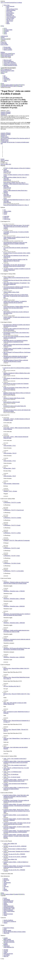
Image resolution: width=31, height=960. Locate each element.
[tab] (16, 210)
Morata (8, 23)
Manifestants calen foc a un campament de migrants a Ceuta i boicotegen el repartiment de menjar (15, 341)
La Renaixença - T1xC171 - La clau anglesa (13, 570)
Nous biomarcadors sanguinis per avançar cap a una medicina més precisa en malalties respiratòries (15, 243)
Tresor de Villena (10, 18)
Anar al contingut (18, 2)
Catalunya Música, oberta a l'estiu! (11, 292)
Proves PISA (9, 11)
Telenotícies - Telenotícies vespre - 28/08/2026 (14, 606)
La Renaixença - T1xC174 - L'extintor (12, 517)
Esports (5, 213)
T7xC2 (5, 198)
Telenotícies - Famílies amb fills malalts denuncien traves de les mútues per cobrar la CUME (16, 631)
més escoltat (6, 219)
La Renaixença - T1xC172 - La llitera (12, 532)
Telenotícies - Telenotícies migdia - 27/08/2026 (14, 598)
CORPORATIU (4, 36)
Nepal (7, 7)
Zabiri (7, 22)
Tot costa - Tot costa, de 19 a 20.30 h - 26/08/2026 (14, 856)
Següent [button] (2, 159)
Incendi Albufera (10, 13)
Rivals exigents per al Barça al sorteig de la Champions (15, 383)
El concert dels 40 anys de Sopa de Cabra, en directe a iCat (16, 280)
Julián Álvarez (9, 20)
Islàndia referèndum (10, 10)
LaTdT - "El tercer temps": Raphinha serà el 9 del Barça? (16, 851)
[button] (15, 138)
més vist (5, 217)
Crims (4, 881)
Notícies (5, 212)
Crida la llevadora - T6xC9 (9, 476)
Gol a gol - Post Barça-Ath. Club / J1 (11, 686)
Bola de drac (6, 880)
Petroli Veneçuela (10, 6)
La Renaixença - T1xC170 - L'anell (11, 548)
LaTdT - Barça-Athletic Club (10, 843)
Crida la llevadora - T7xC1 (9, 445)
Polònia (5, 889)
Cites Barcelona (7, 882)
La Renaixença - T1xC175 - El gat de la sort (13, 510)
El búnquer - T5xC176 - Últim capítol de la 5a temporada (16, 540)
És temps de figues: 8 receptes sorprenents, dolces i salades (16, 253)
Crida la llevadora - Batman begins (11, 483)
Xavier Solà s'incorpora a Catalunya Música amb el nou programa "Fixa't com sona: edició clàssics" (16, 307)
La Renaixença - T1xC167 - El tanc (11, 555)
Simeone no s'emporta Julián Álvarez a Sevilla (14, 398)
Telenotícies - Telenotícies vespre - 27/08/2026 (14, 591)
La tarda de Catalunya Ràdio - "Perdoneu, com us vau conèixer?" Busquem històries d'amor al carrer (15, 780)
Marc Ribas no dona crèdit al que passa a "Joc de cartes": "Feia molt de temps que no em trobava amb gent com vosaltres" (16, 227)
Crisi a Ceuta (6, 5)
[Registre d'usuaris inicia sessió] (8, 39)
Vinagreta (5, 878)
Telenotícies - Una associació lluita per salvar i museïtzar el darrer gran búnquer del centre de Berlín (16, 614)
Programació (8, 70)
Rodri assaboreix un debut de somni (11, 402)
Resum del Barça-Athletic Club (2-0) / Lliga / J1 (14, 182)
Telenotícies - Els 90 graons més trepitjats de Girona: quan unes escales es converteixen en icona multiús (16, 649)
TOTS (6, 164)
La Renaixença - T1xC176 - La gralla (12, 502)
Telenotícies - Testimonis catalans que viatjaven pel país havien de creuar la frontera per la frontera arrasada (16, 582)
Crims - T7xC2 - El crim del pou (10, 774)
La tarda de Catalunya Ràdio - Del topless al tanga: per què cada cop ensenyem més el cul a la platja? (16, 823)
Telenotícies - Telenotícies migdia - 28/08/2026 (14, 622)
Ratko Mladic (9, 14)
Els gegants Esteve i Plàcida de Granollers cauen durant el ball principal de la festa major (16, 325)
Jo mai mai (5, 886)
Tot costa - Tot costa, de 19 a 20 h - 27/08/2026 (14, 854)
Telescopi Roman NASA (12, 9)
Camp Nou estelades (11, 16)
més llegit (6, 216)
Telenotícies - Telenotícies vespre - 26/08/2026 (14, 657)
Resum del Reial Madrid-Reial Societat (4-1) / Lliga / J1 (16, 205)
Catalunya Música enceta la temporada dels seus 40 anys (16, 277)
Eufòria (5, 883)
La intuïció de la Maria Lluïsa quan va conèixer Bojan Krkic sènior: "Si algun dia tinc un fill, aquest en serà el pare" (15, 296)
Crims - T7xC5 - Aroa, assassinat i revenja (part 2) (14, 758)
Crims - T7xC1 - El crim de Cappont (11, 777)
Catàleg (12, 70)
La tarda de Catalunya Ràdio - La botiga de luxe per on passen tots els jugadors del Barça (16, 788)
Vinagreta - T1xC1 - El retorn (10, 491)
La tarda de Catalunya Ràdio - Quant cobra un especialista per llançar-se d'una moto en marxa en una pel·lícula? (16, 762)
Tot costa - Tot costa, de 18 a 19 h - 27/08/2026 (14, 869)
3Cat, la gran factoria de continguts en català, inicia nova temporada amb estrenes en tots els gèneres (16, 287)
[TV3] (6, 69)
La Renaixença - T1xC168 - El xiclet (11, 563)
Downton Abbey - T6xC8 (9, 468)
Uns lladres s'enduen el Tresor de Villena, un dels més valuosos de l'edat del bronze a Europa (15, 361)
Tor (4, 887)
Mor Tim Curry (9, 19)
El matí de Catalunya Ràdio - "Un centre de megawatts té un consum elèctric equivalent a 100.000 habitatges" (16, 831)
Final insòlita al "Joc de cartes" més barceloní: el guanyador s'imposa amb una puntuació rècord (14, 265)
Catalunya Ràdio (7, 211)
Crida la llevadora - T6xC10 (9, 453)
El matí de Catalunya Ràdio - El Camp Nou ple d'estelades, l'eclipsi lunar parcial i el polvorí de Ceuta (16, 866)
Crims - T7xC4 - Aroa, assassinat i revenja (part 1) (14, 765)
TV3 (4, 210)
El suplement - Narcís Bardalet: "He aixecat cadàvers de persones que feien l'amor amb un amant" (16, 801)
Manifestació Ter (10, 15)
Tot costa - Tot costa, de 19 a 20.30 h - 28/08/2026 (14, 846)
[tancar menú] (2, 73)
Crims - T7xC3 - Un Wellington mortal (12, 771)
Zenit (4, 885)
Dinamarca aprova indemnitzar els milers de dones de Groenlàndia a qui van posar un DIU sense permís (15, 357)
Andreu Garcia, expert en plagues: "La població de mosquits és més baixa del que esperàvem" (15, 302)
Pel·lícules (5, 890)
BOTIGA (10, 86)
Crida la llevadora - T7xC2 (9, 460)
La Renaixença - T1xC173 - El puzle (11, 525)
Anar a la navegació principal (7, 2)
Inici (4, 75)
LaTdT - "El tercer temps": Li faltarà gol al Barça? (14, 848)
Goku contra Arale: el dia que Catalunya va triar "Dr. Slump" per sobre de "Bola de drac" (15, 260)
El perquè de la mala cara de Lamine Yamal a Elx (14, 406)
